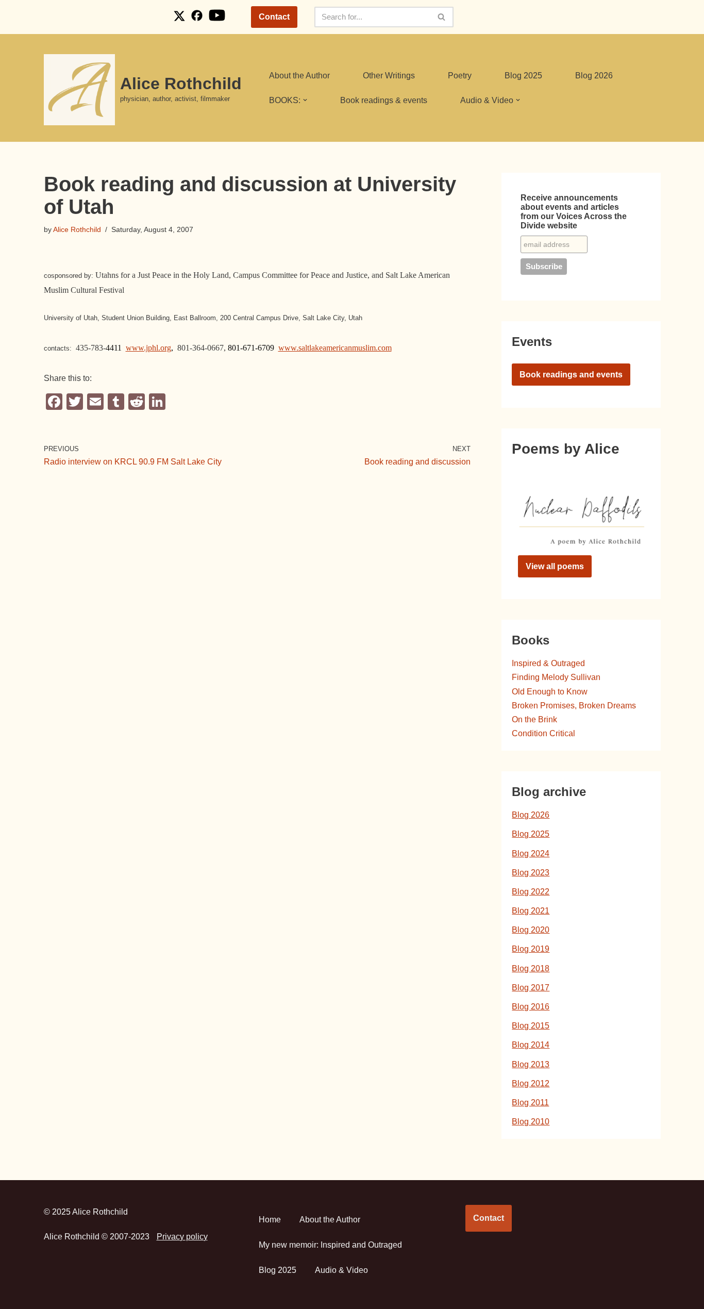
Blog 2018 (530, 968)
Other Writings (389, 75)
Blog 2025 (523, 75)
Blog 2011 (530, 1102)
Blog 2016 (530, 1006)
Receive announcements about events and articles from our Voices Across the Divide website (574, 211)
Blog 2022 (530, 891)
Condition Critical (543, 733)
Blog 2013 (530, 1064)
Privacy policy (182, 1236)
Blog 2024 (530, 853)
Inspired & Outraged (548, 663)
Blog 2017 (530, 987)
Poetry (460, 75)
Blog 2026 (594, 75)
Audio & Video (341, 1270)
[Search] (442, 17)
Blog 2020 (530, 929)
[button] (305, 100)
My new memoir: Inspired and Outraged (330, 1244)
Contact (274, 16)
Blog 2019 (530, 949)
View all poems (555, 566)
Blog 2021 (530, 910)
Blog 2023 (530, 872)
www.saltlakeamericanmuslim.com (335, 347)
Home (270, 1219)
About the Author (299, 75)
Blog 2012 (530, 1083)
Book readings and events (571, 374)
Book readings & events (383, 100)
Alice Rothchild (77, 229)
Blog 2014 (530, 1044)
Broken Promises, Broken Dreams (574, 705)
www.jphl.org (148, 347)
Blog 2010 (530, 1121)
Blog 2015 (530, 1025)
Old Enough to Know (550, 691)
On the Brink (534, 719)
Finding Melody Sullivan (556, 677)
